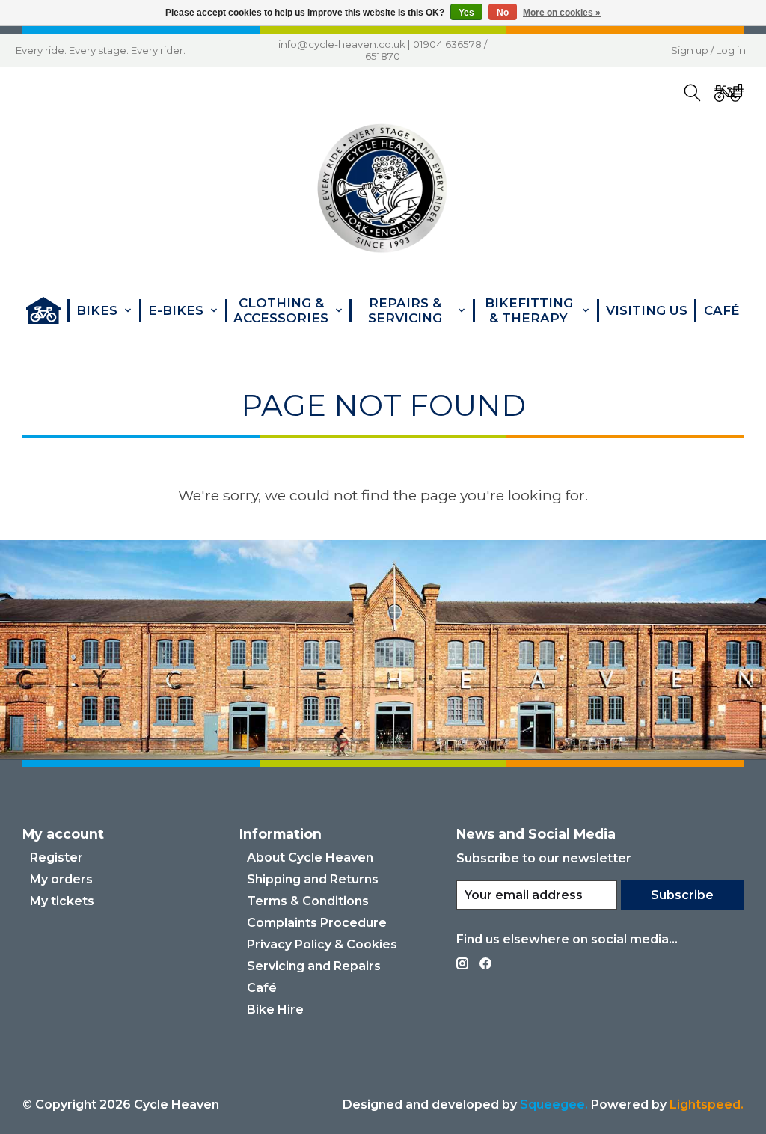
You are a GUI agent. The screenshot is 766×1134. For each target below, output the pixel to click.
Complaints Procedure (317, 923)
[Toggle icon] (692, 93)
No (503, 12)
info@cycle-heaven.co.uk (341, 44)
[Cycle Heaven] (382, 188)
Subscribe (682, 895)
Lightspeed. (707, 1104)
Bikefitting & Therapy (529, 310)
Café (722, 310)
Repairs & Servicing (405, 310)
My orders (61, 879)
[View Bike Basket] (728, 93)
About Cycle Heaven (310, 858)
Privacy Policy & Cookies (322, 944)
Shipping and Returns (313, 879)
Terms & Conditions (308, 901)
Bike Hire (275, 1009)
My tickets (62, 901)
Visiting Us (646, 310)
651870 (382, 56)
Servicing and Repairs (314, 966)
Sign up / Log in (708, 50)
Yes (466, 12)
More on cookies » (562, 12)
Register (56, 858)
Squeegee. (554, 1104)
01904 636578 (447, 44)
